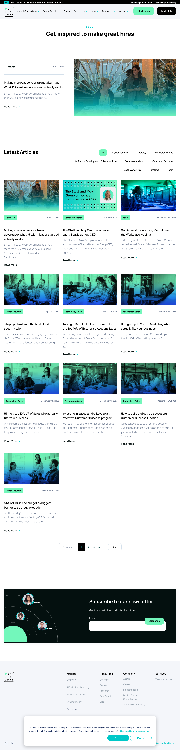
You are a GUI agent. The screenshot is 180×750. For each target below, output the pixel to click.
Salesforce (72, 709)
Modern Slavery (168, 743)
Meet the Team (131, 689)
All (103, 152)
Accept (118, 738)
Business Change (76, 694)
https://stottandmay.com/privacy (134, 731)
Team (170, 169)
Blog (102, 701)
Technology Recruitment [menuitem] (141, 2)
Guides (103, 685)
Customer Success (162, 161)
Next (114, 547)
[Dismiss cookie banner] (151, 722)
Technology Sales (163, 152)
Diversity (141, 152)
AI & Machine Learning (78, 687)
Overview (71, 679)
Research (104, 690)
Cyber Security (120, 152)
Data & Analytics (133, 169)
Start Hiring (144, 11)
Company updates (135, 161)
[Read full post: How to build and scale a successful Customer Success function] (148, 393)
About (126, 678)
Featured (154, 169)
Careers (127, 684)
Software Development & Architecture (96, 161)
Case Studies (106, 696)
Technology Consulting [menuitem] (165, 2)
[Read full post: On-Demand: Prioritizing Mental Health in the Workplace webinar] (148, 210)
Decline (140, 738)
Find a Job (166, 11)
